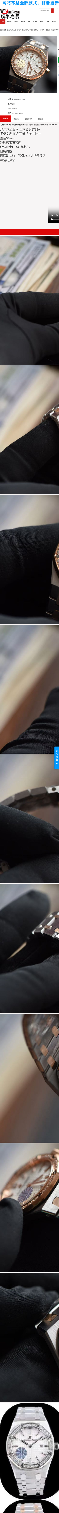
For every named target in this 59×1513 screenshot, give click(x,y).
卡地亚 (16, 21)
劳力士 (35, 21)
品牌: (10, 99)
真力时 (54, 21)
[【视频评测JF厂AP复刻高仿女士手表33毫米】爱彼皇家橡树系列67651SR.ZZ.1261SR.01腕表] (28, 64)
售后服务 (40, 119)
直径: (10, 108)
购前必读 (16, 119)
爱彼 (48, 21)
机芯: (10, 113)
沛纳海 (42, 21)
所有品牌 (9, 21)
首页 (3, 21)
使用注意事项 (28, 119)
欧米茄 (23, 21)
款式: (10, 104)
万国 (29, 21)
